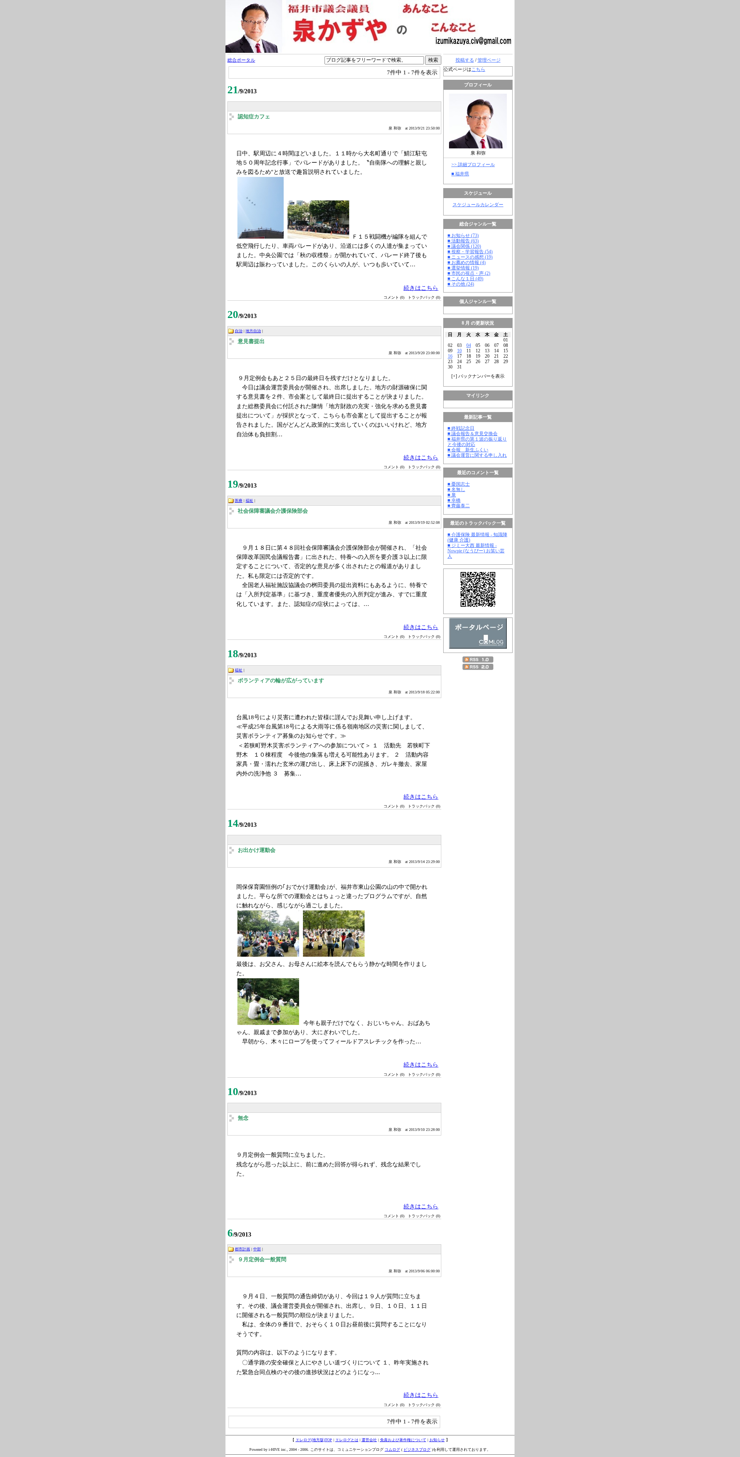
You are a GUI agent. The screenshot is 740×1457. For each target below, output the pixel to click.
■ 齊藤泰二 (458, 505)
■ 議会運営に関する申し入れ (477, 455)
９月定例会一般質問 (262, 1259)
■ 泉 (451, 495)
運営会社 (369, 1440)
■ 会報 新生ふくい (467, 450)
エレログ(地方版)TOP (314, 1440)
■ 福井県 (460, 174)
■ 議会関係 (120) (464, 246)
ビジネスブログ (417, 1449)
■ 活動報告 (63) (463, 241)
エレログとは (346, 1440)
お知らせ (437, 1440)
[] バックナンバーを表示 (478, 376)
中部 (257, 1249)
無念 (243, 1118)
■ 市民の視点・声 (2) (468, 273)
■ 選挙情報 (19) (463, 268)
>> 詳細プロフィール (473, 164)
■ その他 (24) (460, 284)
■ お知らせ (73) (463, 235)
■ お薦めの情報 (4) (466, 262)
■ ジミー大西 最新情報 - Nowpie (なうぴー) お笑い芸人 (476, 551)
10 (459, 350)
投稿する (465, 60)
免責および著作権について (403, 1440)
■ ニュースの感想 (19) (470, 257)
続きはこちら (421, 287)
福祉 (249, 500)
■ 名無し (456, 489)
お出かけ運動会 (257, 850)
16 (450, 356)
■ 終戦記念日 (460, 428)
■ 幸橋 (454, 500)
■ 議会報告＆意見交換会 (472, 433)
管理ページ (489, 60)
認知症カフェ (254, 116)
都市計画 (242, 1249)
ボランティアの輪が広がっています (281, 680)
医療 (238, 500)
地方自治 (253, 331)
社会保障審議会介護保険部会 (273, 511)
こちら (478, 69)
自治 (238, 331)
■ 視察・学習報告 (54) (470, 251)
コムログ (392, 1449)
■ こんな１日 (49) (465, 278)
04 (468, 345)
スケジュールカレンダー (477, 204)
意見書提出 (251, 341)
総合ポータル (241, 60)
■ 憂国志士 (458, 484)
